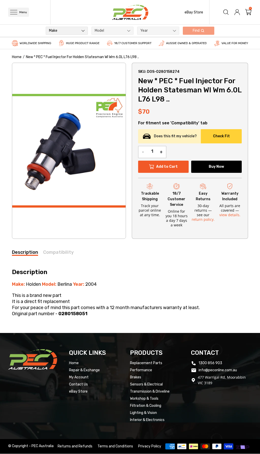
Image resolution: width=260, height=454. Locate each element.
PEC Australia (42, 446)
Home (17, 57)
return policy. (203, 219)
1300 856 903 (210, 363)
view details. (229, 214)
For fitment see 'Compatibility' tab (172, 123)
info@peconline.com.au (218, 370)
